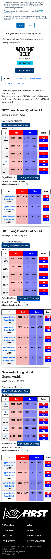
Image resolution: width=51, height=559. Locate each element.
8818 (34, 274)
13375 (26, 266)
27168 (19, 274)
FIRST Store (7, 535)
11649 (26, 282)
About (30, 525)
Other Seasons (24, 70)
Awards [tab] (21, 83)
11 (5, 266)
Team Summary (24, 63)
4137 (27, 169)
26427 (33, 266)
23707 (19, 153)
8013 (13, 137)
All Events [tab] (7, 78)
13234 (33, 169)
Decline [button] (30, 25)
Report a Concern (36, 541)
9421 (27, 153)
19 (5, 161)
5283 (34, 137)
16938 (40, 337)
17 (5, 274)
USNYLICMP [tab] (9, 83)
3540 (13, 412)
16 (5, 420)
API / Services (8, 525)
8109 (27, 161)
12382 (26, 420)
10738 (19, 169)
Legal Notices (8, 541)
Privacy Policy (34, 535)
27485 (26, 137)
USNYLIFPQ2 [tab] (20, 78)
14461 (33, 153)
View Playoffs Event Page (28, 177)
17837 (19, 290)
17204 (12, 290)
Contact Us (7, 530)
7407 (38, 196)
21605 (12, 161)
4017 (40, 327)
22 (5, 169)
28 (5, 290)
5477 (27, 145)
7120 (13, 258)
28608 (26, 274)
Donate (31, 530)
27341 (12, 266)
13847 (19, 145)
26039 (19, 161)
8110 (20, 137)
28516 (19, 282)
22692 (33, 282)
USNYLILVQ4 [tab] (35, 78)
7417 (34, 290)
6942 (26, 462)
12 (5, 153)
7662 (34, 145)
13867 (31, 206)
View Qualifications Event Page (15, 125)
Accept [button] (20, 25)
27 (5, 436)
